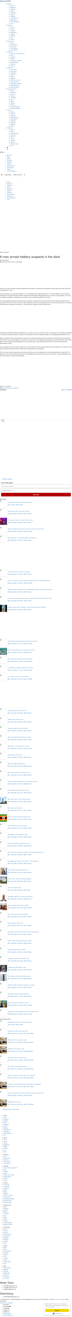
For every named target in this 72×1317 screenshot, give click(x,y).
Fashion (13, 57)
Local (12, 6)
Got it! (57, 1310)
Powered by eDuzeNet (6, 1303)
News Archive (7, 1268)
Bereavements (15, 85)
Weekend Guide (15, 108)
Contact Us (7, 1277)
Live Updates (8, 479)
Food (12, 138)
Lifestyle (9, 52)
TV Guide (13, 98)
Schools (13, 36)
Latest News (7, 175)
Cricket (12, 30)
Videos (9, 128)
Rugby (12, 34)
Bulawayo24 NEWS (5, 1)
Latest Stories (11, 171)
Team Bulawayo (15, 106)
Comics (13, 64)
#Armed (16, 388)
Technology (10, 167)
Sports (9, 25)
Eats (12, 55)
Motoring (13, 135)
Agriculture (14, 20)
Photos (12, 66)
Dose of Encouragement (17, 53)
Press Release (15, 21)
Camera (13, 114)
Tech (8, 110)
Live (12, 23)
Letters (12, 75)
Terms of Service (60, 1299)
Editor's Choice (18, 175)
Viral (12, 145)
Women (13, 137)
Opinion (9, 68)
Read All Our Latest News (11, 1109)
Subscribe (36, 495)
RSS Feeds (7, 1273)
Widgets (6, 1269)
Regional (13, 7)
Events (12, 105)
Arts (12, 99)
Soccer (12, 29)
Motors (12, 112)
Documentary (14, 144)
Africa (12, 11)
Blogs (12, 76)
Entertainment (11, 89)
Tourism (13, 140)
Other (12, 39)
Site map (6, 1271)
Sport (12, 131)
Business (9, 41)
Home (10, 155)
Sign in (63, 389)
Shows (12, 103)
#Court (11, 388)
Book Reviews (14, 87)
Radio (12, 101)
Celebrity (13, 92)
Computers (14, 119)
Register (69, 389)
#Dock (7, 388)
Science (13, 124)
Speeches (13, 73)
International (14, 18)
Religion (13, 16)
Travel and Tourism (16, 60)
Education (13, 13)
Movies (12, 94)
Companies (14, 45)
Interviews (13, 71)
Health (12, 14)
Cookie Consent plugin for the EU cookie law (57, 1313)
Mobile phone (14, 117)
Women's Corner (15, 80)
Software (13, 121)
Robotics (13, 122)
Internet (13, 115)
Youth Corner (14, 82)
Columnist (13, 69)
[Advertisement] (36, 214)
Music (12, 91)
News (8, 4)
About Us (6, 1275)
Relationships (14, 62)
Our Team (6, 1278)
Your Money (14, 50)
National (13, 9)
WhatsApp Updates (16, 83)
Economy (13, 46)
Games (13, 96)
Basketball (13, 32)
